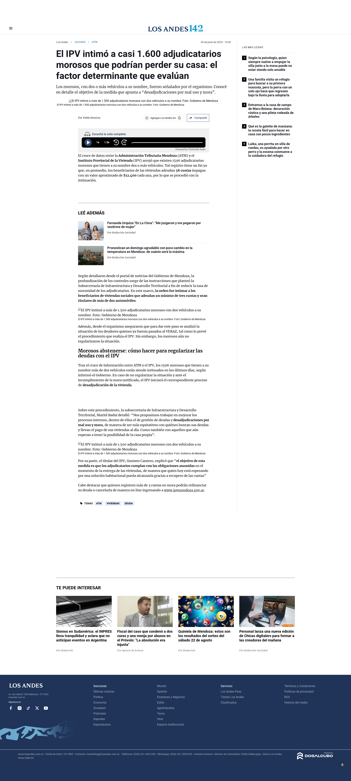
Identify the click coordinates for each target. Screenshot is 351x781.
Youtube (46, 708)
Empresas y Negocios (171, 697)
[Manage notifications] (342, 765)
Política (98, 697)
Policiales (99, 713)
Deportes (99, 719)
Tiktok (28, 708)
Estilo (160, 702)
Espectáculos (102, 724)
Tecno (161, 713)
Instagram (19, 708)
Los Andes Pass (231, 691)
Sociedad (80, 42)
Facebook (11, 708)
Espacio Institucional (170, 724)
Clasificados (229, 702)
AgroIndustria (165, 708)
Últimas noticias (103, 691)
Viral (160, 719)
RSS (287, 697)
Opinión (162, 691)
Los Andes (62, 42)
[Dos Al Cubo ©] (315, 758)
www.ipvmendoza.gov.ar (184, 490)
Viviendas (113, 503)
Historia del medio (296, 702)
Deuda (129, 503)
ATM (98, 503)
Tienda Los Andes (232, 697)
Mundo (161, 686)
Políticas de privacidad (299, 691)
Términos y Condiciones (299, 686)
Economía (99, 702)
